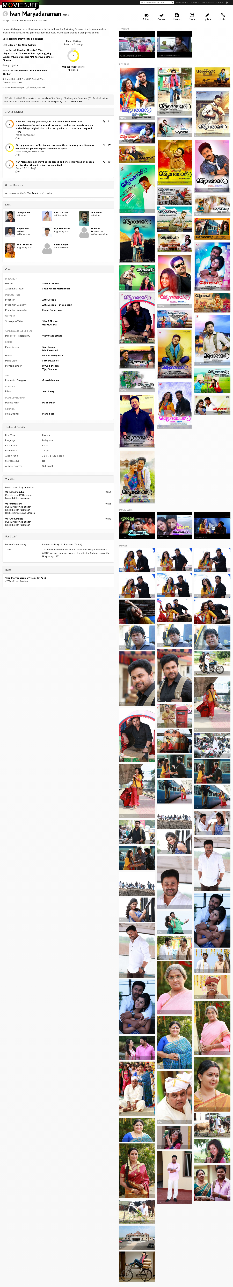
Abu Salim (96, 212)
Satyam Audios (50, 360)
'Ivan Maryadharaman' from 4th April (25, 577)
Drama (32, 70)
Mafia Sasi (48, 413)
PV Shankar (48, 402)
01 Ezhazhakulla (14, 491)
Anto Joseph (49, 299)
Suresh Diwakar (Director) (23, 50)
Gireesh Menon (50, 380)
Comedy (23, 70)
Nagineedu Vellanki (23, 230)
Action (14, 70)
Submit (194, 2)
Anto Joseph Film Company (57, 304)
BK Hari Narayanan (52, 355)
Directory (181, 2)
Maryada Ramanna (63, 544)
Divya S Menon (50, 365)
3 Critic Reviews (14, 111)
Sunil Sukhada (24, 244)
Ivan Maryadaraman (35, 14)
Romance (42, 70)
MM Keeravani (50, 350)
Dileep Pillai (14, 44)
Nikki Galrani (29, 44)
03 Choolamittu (14, 518)
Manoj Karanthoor (52, 309)
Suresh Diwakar (50, 283)
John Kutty (48, 391)
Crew (8, 269)
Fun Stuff (11, 536)
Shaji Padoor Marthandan (56, 288)
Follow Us (207, 2)
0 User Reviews (14, 185)
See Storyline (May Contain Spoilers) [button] (23, 38)
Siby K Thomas (50, 321)
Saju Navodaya (62, 228)
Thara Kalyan (61, 244)
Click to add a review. (40, 193)
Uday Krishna (49, 324)
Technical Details (15, 427)
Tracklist (10, 479)
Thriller (7, 73)
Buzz (8, 569)
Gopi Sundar (49, 347)
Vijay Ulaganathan (52, 335)
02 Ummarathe (14, 503)
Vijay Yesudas (49, 369)
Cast (8, 205)
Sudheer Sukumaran (97, 230)
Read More (76, 101)
